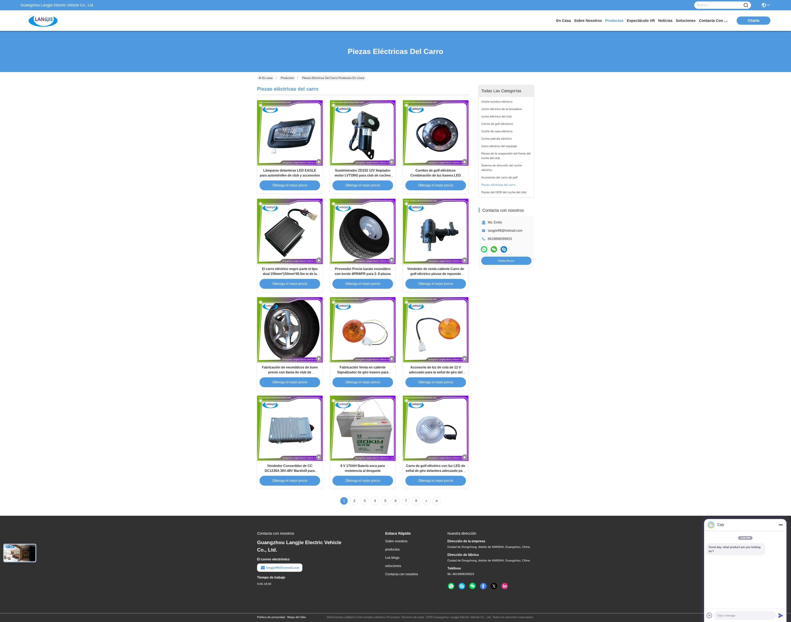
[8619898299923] (451, 586)
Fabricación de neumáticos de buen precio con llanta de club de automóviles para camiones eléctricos (289, 372)
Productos (287, 78)
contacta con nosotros (714, 21)
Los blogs (392, 557)
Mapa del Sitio (296, 617)
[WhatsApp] (484, 249)
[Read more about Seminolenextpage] (426, 501)
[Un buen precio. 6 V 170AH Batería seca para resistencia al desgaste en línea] (363, 428)
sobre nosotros (588, 21)
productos (614, 21)
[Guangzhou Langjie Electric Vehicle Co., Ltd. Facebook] (483, 586)
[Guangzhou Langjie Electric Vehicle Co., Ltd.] (43, 20)
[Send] (780, 615)
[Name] (745, 5)
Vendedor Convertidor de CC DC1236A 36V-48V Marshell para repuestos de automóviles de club (289, 470)
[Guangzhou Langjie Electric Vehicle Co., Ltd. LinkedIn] (504, 586)
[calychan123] (504, 249)
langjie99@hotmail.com (505, 230)
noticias (665, 21)
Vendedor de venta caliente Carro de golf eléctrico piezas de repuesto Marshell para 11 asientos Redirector (435, 274)
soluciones (686, 21)
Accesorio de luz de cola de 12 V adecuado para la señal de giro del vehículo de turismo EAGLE (435, 372)
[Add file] (709, 615)
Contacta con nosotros (401, 574)
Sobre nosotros (396, 541)
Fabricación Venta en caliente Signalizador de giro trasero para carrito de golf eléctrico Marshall (362, 372)
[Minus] (780, 524)
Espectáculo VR (641, 21)
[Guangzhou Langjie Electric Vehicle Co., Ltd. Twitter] (494, 586)
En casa (563, 21)
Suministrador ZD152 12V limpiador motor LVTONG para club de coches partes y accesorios (363, 175)
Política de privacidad (271, 617)
